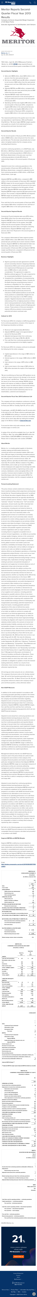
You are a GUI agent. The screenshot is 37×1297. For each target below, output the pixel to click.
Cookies (24, 1292)
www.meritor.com (25, 421)
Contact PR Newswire (18, 1273)
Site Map (13, 1292)
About (18, 1277)
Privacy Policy (14, 1290)
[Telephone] (30, 2)
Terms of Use (5, 1290)
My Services (17, 1279)
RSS (19, 1292)
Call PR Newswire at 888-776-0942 (18, 1283)
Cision (21, 1294)
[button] (18, 35)
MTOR (15, 64)
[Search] (35, 2)
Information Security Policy (27, 1290)
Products (18, 1275)
